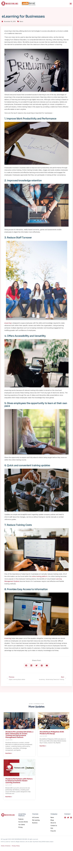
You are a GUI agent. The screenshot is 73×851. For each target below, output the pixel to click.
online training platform (39, 576)
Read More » (8, 753)
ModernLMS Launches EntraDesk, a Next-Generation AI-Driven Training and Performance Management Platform (19, 734)
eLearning (7, 323)
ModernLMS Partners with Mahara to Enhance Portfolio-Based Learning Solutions (18, 780)
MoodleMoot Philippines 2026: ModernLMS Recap (52, 733)
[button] (70, 3)
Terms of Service (5, 845)
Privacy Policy (16, 845)
